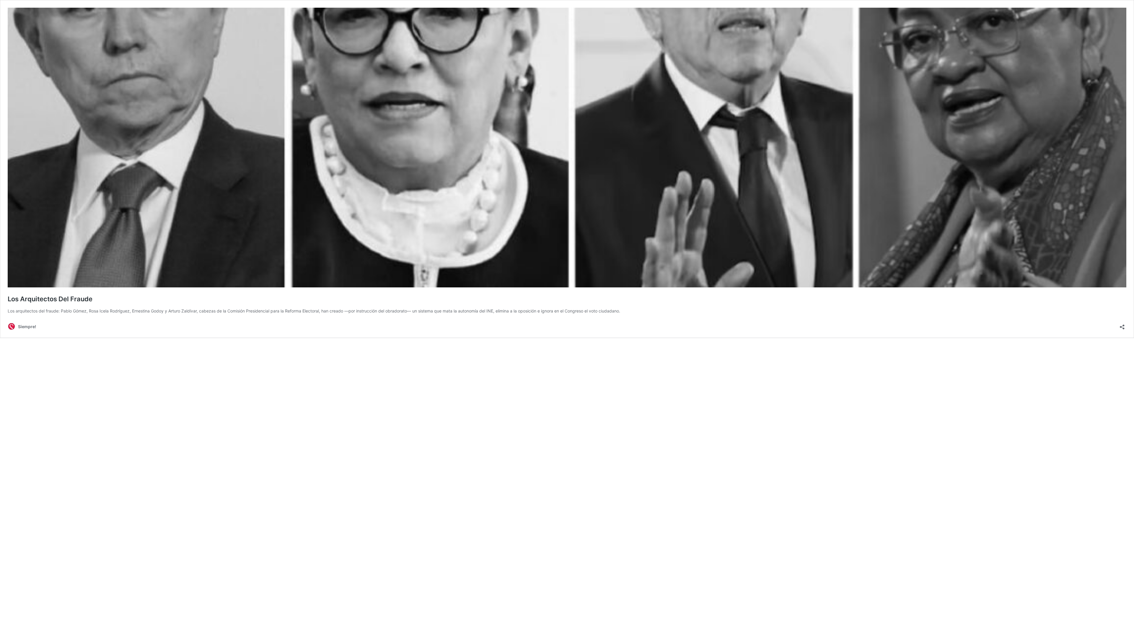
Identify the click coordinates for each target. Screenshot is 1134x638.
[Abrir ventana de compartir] (1122, 325)
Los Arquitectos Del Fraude (50, 299)
